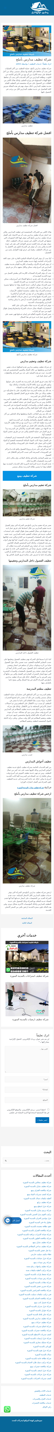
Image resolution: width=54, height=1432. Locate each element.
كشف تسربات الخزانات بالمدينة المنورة (36, 1378)
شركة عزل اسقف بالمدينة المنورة (38, 1370)
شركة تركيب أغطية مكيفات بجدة (38, 1270)
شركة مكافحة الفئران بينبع (41, 1190)
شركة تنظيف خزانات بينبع (41, 1322)
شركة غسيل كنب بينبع (42, 1302)
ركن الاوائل (46, 1407)
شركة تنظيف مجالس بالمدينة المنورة (37, 1182)
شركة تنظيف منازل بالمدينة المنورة (30, 788)
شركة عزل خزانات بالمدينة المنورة (38, 1374)
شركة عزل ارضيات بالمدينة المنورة (37, 1338)
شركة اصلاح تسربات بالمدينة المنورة (37, 1326)
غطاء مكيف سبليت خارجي (41, 1254)
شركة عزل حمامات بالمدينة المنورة (37, 1258)
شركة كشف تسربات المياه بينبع (39, 1194)
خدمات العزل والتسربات (42, 1399)
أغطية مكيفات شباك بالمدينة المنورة (37, 1198)
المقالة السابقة (27, 918)
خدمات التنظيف (35, 64)
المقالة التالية (27, 923)
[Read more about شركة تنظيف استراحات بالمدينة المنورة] (27, 957)
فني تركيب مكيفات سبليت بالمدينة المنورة (35, 1294)
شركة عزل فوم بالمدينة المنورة (39, 1350)
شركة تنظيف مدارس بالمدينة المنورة (37, 1318)
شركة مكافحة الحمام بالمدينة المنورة (37, 1298)
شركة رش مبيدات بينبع (42, 1262)
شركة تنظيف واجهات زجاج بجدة (39, 1266)
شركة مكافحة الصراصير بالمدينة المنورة (35, 1290)
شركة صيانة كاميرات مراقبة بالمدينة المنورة (34, 1234)
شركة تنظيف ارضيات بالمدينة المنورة (30, 1019)
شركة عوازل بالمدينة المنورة (40, 1310)
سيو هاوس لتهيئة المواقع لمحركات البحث (27, 1420)
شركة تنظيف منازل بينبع (42, 1242)
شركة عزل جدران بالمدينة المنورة (38, 1306)
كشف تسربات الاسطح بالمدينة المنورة (36, 1334)
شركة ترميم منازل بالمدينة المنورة (38, 1210)
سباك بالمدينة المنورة (43, 1354)
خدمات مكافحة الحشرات (41, 1403)
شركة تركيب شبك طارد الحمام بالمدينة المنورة (33, 1362)
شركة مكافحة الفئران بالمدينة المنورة (36, 1230)
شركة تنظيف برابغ (44, 1202)
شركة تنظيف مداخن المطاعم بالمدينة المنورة (34, 1246)
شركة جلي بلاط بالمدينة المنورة (39, 1314)
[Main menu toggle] (5, 7)
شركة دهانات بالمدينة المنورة (40, 1282)
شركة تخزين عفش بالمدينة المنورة (38, 1286)
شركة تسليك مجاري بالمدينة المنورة (37, 1342)
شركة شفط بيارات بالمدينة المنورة (38, 1274)
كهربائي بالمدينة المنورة (42, 1346)
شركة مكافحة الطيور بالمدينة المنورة (37, 1238)
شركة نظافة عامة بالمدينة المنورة (38, 1358)
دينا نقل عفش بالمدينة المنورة (40, 1250)
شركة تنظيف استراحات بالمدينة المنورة (29, 975)
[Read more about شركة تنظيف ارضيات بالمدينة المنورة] (27, 999)
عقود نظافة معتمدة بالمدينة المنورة (38, 1226)
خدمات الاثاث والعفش (42, 1391)
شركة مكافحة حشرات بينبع (40, 1366)
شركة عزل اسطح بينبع (42, 1206)
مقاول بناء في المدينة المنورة (40, 1222)
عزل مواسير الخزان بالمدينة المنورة (37, 1218)
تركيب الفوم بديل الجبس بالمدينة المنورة (35, 1214)
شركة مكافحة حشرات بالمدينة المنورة (36, 1330)
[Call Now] (7, 1220)
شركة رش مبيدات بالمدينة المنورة (38, 1278)
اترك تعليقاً (47, 64)
